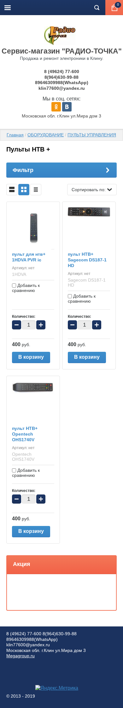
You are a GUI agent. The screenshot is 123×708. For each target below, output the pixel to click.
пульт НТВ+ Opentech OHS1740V (25, 434)
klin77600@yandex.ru (61, 88)
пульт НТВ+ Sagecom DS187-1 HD (87, 260)
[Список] (11, 189)
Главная (15, 134)
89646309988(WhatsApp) (61, 82)
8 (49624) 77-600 (61, 71)
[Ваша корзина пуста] (114, 7)
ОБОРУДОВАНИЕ (45, 134)
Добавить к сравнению (26, 288)
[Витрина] (23, 189)
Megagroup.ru (20, 655)
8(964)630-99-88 (61, 77)
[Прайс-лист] (35, 189)
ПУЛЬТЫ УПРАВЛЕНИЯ (91, 134)
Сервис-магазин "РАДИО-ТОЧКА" (62, 51)
